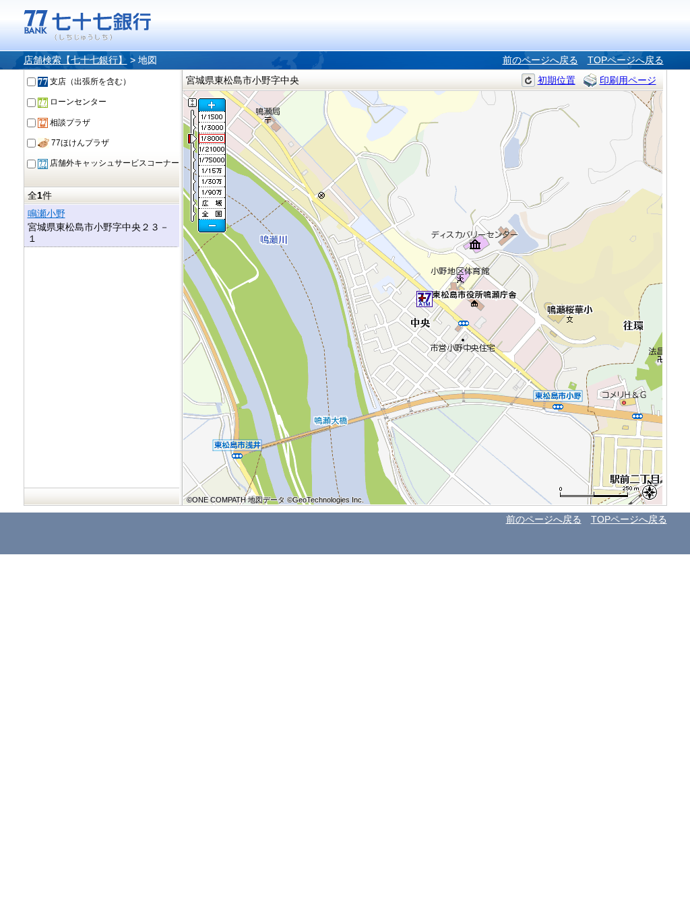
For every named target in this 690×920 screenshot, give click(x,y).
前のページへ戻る (540, 60)
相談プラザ (69, 122)
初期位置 (556, 80)
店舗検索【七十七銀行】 (75, 60)
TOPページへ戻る (626, 60)
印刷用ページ (628, 80)
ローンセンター (77, 101)
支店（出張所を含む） (89, 81)
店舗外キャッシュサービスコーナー (113, 163)
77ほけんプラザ (79, 142)
